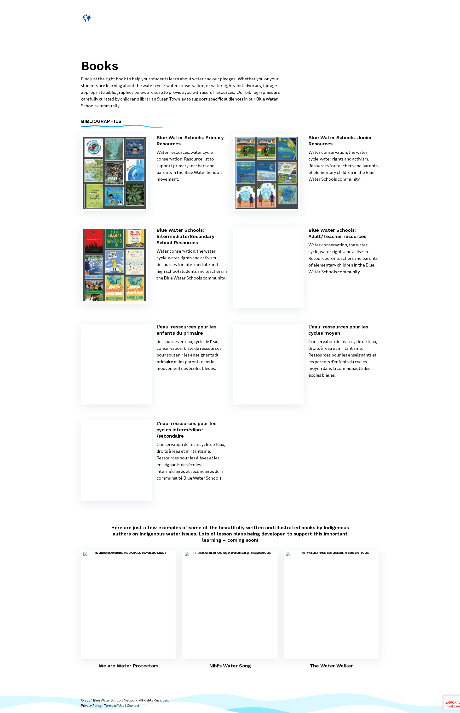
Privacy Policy (91, 705)
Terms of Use (114, 705)
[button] (369, 18)
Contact (133, 705)
